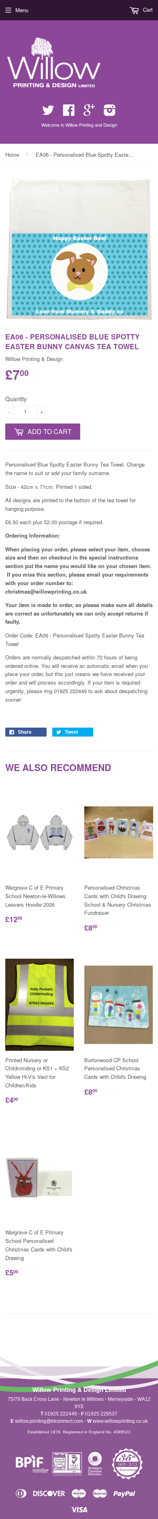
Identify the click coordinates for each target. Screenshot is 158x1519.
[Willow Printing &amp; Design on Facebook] (69, 113)
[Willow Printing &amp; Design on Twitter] (48, 113)
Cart (147, 9)
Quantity (16, 399)
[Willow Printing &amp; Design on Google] (89, 113)
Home (12, 154)
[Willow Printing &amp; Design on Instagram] (110, 113)
